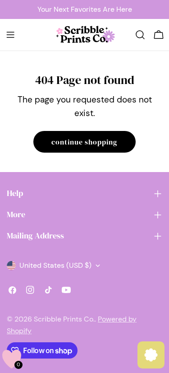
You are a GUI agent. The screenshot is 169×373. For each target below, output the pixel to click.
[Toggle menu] (10, 35)
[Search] (140, 35)
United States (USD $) (55, 265)
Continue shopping (84, 142)
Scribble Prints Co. (64, 319)
